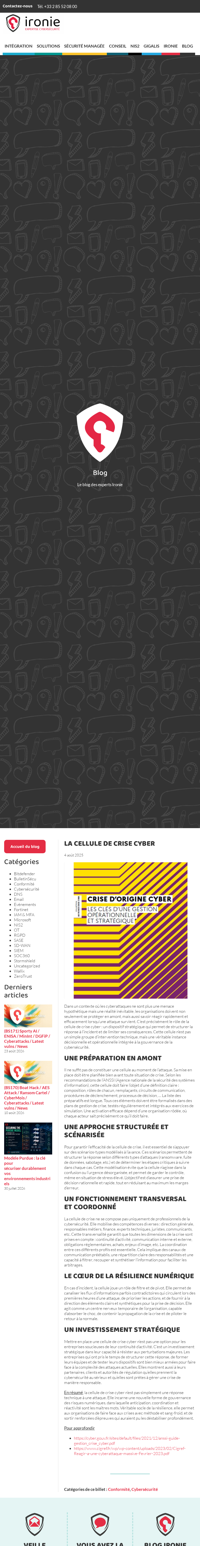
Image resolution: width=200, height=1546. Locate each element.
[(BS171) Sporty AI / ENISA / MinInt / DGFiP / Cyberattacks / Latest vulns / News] (28, 1016)
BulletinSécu (25, 878)
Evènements (25, 904)
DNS (18, 894)
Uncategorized (27, 965)
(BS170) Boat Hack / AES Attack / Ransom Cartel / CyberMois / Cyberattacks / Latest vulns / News (27, 1098)
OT (17, 930)
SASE (18, 940)
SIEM (18, 950)
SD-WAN (22, 945)
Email (19, 899)
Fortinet (21, 909)
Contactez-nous (17, 6)
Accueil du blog (25, 847)
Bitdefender (24, 873)
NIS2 (18, 924)
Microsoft (22, 919)
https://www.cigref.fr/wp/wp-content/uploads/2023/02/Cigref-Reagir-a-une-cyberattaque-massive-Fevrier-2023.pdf (130, 1451)
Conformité (24, 883)
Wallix (19, 971)
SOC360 (22, 955)
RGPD (19, 935)
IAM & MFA (24, 914)
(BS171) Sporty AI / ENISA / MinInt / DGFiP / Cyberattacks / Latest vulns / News (27, 1038)
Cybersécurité (26, 889)
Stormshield (24, 960)
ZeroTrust (23, 976)
